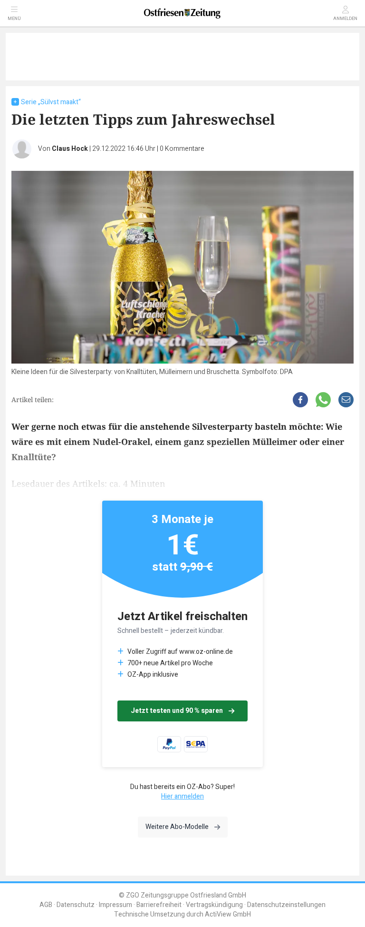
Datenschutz (76, 905)
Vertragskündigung (214, 905)
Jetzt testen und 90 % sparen (177, 711)
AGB (45, 905)
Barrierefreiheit (159, 905)
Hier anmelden (182, 796)
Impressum (115, 905)
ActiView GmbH (228, 914)
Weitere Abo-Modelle (177, 827)
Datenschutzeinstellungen (286, 905)
